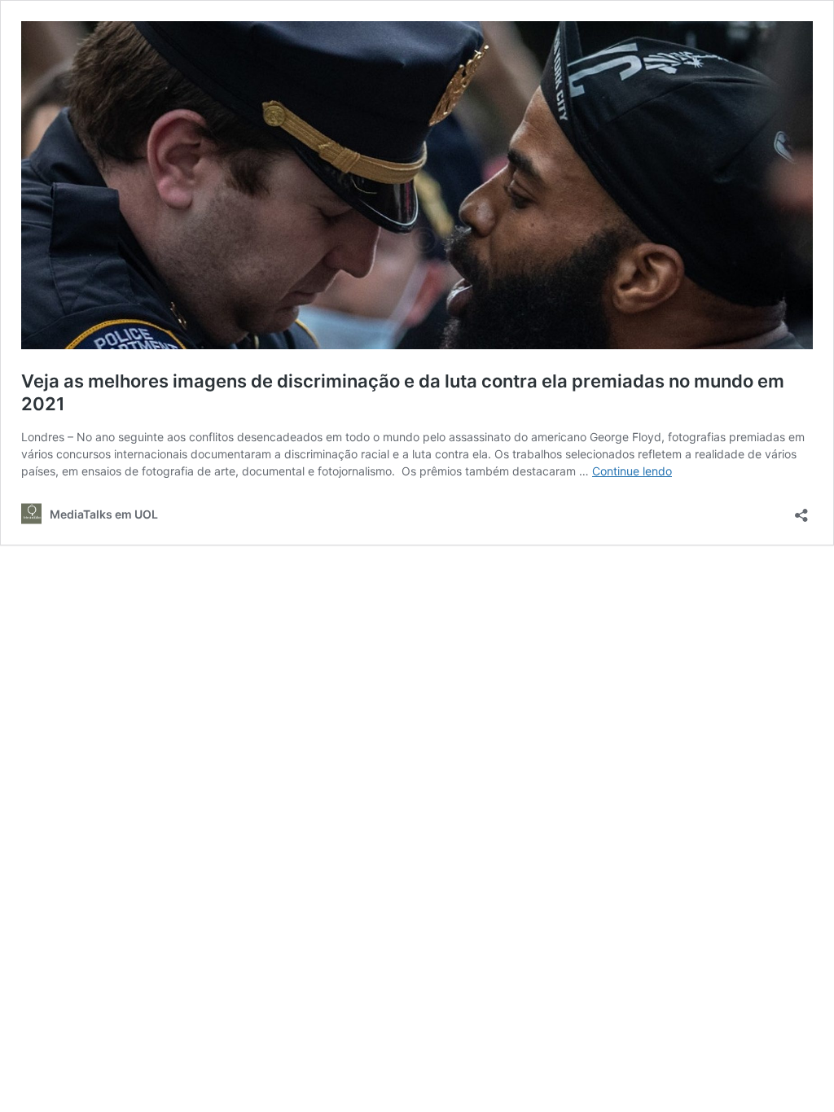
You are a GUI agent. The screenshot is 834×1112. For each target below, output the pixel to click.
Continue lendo (632, 471)
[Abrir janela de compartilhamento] (801, 510)
